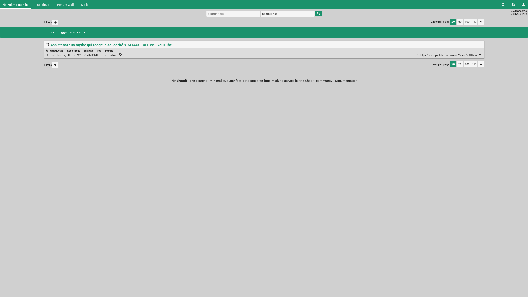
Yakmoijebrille (17, 5)
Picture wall (65, 5)
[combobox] (288, 14)
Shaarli (181, 81)
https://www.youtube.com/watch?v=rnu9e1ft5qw (448, 55)
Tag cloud (42, 5)
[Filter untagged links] (55, 22)
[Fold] (480, 54)
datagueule (56, 50)
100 (467, 22)
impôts (109, 50)
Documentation (346, 81)
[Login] (523, 4)
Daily (85, 5)
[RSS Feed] (513, 4)
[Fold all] (481, 22)
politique (88, 50)
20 (453, 22)
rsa (99, 50)
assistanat (75, 32)
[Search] (503, 4)
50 (460, 22)
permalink (82, 55)
